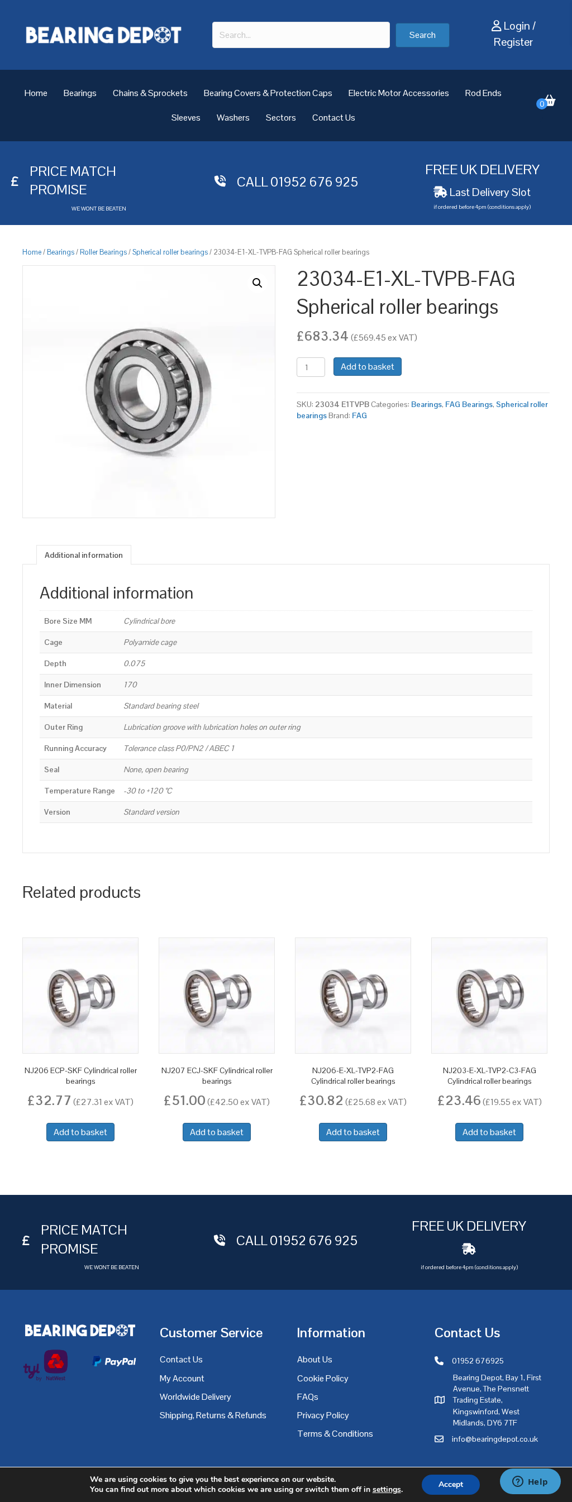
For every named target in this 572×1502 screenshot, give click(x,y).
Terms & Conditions (335, 1433)
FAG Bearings (469, 404)
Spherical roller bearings (170, 252)
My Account (182, 1378)
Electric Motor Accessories (399, 93)
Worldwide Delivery (195, 1397)
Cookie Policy (323, 1378)
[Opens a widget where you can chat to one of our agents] (530, 1482)
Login (517, 25)
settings (387, 1490)
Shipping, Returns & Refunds (213, 1415)
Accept (450, 1484)
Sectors (281, 117)
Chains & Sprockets (150, 93)
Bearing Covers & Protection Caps (268, 93)
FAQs (307, 1397)
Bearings (80, 93)
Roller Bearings (103, 252)
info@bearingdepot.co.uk (495, 1439)
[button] (422, 35)
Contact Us (333, 117)
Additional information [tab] (84, 555)
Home (36, 93)
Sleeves (186, 117)
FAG (359, 415)
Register (513, 42)
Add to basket (367, 366)
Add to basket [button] (80, 1132)
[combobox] (300, 35)
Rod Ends (483, 93)
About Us (314, 1359)
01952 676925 (478, 1361)
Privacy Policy (323, 1415)
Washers (233, 117)
